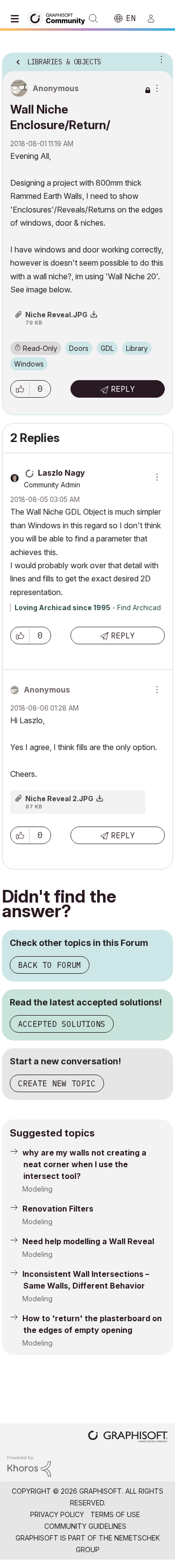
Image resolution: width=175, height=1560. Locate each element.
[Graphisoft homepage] (128, 1437)
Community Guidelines (85, 1526)
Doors (78, 348)
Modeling (37, 1189)
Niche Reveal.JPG (56, 314)
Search (93, 18)
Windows (29, 364)
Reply (123, 389)
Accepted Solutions (61, 1024)
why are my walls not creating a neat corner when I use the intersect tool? (84, 1164)
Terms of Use (115, 1514)
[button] (20, 389)
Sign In (155, 18)
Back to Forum (49, 965)
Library (137, 348)
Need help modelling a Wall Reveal (88, 1241)
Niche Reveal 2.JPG (59, 798)
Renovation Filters (57, 1208)
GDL (107, 348)
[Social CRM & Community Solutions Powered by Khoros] (29, 1465)
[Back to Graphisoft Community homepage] (59, 18)
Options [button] (159, 59)
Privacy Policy (57, 1514)
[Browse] (17, 18)
